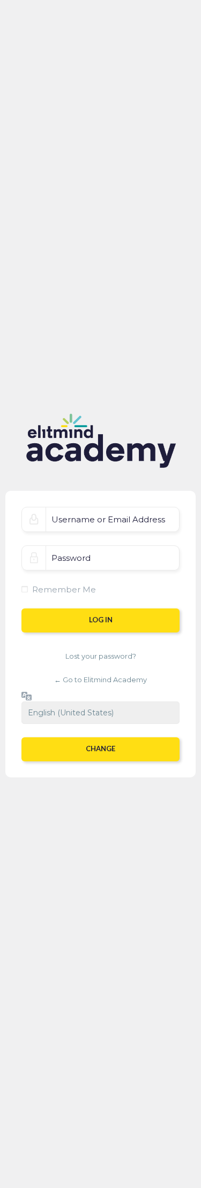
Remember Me (64, 589)
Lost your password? (100, 656)
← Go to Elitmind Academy (100, 679)
